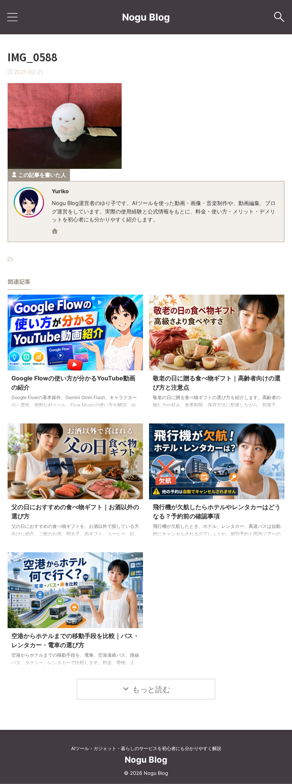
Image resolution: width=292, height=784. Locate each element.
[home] (55, 232)
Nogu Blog (146, 17)
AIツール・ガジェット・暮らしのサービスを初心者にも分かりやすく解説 (146, 748)
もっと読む (151, 689)
